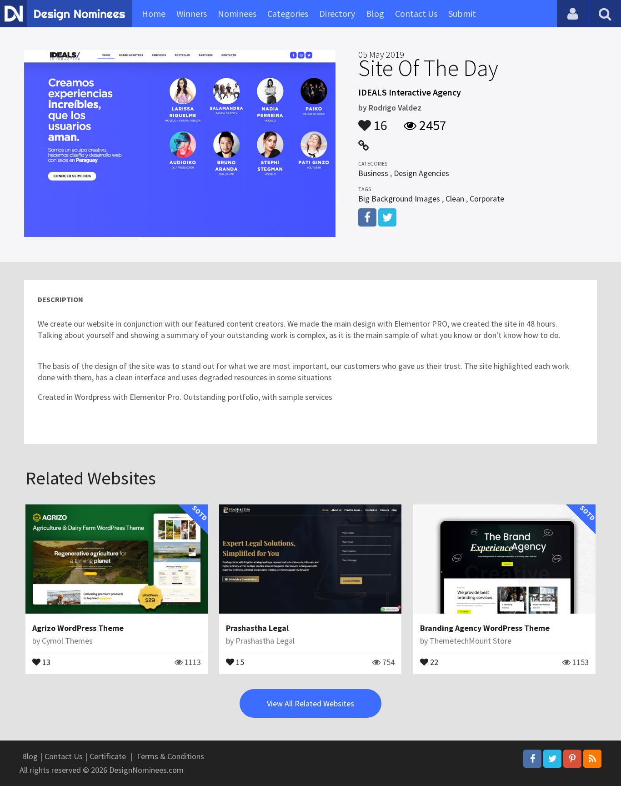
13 (45, 661)
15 (239, 661)
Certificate (108, 756)
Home (153, 13)
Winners (191, 13)
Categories (287, 13)
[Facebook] (532, 759)
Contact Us (416, 13)
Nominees (237, 13)
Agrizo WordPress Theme (78, 628)
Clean (455, 198)
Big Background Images (399, 198)
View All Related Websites (310, 703)
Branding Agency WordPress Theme (485, 628)
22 (433, 661)
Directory (337, 13)
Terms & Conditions (170, 756)
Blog (375, 13)
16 (379, 121)
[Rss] (592, 759)
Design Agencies (421, 173)
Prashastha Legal (257, 628)
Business (373, 173)
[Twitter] (552, 759)
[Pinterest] (572, 759)
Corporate (487, 198)
